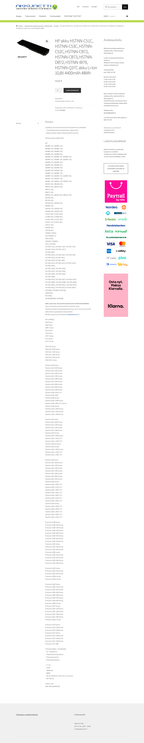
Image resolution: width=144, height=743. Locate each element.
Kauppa (18, 16)
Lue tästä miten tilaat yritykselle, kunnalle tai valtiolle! (115, 168)
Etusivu (20, 26)
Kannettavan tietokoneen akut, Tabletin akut (38, 26)
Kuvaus (18, 123)
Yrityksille (42, 16)
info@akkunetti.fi (73, 314)
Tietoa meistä (30, 16)
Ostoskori (85, 7)
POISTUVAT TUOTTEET (72, 16)
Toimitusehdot (55, 16)
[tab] (28, 123)
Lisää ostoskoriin (72, 90)
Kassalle (94, 7)
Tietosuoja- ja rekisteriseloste (27, 715)
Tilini (78, 7)
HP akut (56, 26)
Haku (125, 7)
